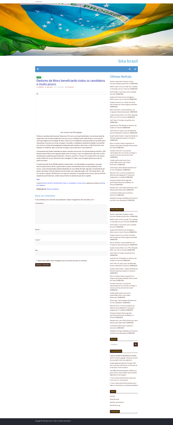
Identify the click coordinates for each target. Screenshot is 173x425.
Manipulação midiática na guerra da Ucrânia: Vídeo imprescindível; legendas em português (123, 373)
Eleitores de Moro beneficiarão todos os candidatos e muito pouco (63, 183)
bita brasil (128, 61)
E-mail (37, 240)
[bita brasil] (86, 5)
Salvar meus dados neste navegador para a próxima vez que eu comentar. (62, 261)
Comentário (39, 203)
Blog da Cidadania (53, 189)
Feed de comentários (117, 402)
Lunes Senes (49, 87)
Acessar (112, 396)
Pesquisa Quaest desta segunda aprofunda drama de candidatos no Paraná (122, 182)
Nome (37, 229)
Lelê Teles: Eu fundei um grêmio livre (122, 120)
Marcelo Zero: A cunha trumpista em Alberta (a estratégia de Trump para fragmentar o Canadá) (122, 175)
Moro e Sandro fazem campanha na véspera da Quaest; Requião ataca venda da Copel (123, 145)
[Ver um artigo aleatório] (135, 69)
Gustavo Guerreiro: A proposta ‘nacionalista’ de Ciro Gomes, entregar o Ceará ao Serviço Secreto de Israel (123, 153)
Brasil (38, 77)
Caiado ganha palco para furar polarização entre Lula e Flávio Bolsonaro (120, 162)
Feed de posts (114, 399)
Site (36, 250)
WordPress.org (115, 405)
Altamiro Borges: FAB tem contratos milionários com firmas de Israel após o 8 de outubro (123, 365)
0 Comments (70, 87)
